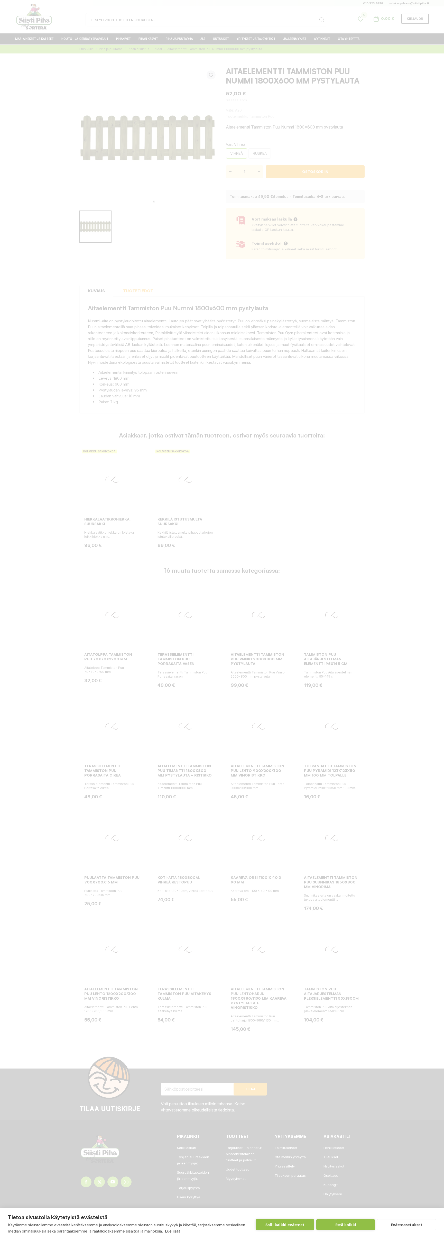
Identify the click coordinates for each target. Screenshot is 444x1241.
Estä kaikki (345, 1224)
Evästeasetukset (406, 1224)
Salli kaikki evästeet (284, 1224)
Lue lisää (172, 1231)
